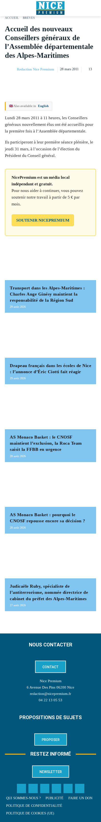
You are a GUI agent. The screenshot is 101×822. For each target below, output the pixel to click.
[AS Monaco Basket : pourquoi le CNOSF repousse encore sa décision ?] (50, 487)
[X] (69, 82)
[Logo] (50, 8)
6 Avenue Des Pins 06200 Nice (50, 687)
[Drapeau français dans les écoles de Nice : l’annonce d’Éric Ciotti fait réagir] (50, 338)
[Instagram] (45, 788)
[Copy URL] (46, 82)
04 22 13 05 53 (50, 700)
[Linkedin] (91, 82)
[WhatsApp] (80, 82)
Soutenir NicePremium (42, 220)
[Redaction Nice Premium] (10, 69)
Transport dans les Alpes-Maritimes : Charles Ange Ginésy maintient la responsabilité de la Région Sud (47, 294)
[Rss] (79, 788)
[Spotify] (68, 788)
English (43, 106)
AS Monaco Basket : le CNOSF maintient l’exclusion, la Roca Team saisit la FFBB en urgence (46, 443)
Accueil (12, 18)
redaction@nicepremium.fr (50, 694)
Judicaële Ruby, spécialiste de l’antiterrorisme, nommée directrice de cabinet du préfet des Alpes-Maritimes (49, 592)
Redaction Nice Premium (35, 69)
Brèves (29, 18)
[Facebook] (57, 82)
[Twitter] (33, 788)
